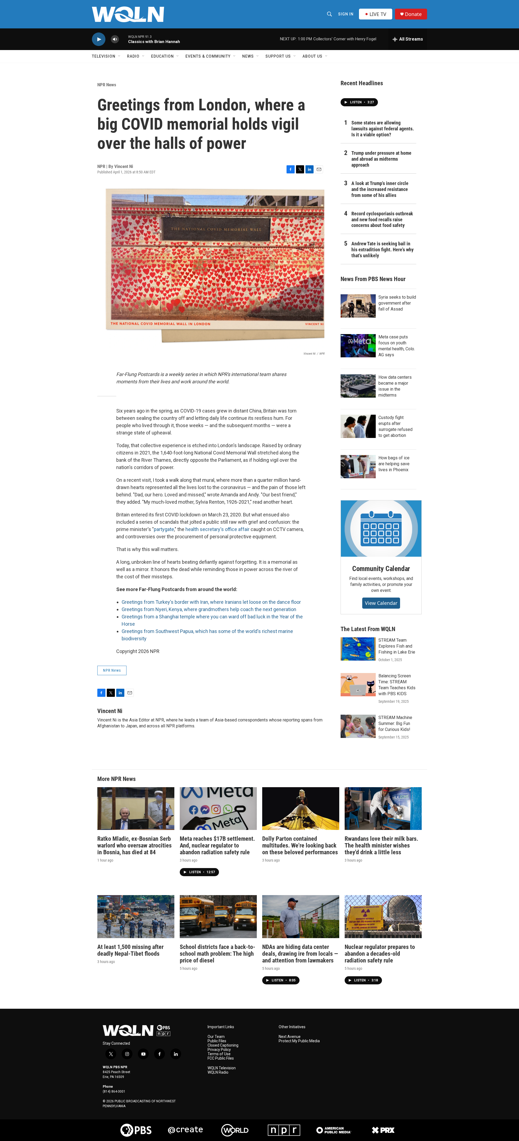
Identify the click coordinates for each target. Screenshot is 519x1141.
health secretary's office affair (217, 529)
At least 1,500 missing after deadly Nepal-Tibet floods (130, 950)
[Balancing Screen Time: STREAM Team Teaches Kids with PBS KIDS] (358, 684)
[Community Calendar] (381, 528)
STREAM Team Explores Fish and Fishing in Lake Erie (396, 646)
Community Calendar (381, 569)
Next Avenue (290, 1037)
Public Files (217, 1041)
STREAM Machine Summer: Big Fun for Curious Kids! (395, 723)
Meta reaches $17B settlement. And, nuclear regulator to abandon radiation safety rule (217, 845)
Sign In (346, 14)
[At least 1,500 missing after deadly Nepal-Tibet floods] (135, 916)
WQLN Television (222, 1068)
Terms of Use (219, 1054)
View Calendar (381, 603)
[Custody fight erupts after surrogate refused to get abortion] (358, 426)
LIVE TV (378, 14)
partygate (164, 529)
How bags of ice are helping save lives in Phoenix (394, 463)
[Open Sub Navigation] (119, 56)
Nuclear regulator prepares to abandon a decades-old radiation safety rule (380, 954)
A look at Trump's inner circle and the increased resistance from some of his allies (379, 189)
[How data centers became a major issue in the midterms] (358, 386)
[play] (98, 39)
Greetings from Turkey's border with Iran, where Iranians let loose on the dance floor (211, 602)
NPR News (106, 84)
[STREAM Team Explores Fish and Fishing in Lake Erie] (358, 649)
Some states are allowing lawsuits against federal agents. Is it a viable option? (382, 128)
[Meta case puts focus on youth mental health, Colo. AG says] (358, 345)
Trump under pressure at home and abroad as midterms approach (381, 159)
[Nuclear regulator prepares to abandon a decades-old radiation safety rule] (383, 916)
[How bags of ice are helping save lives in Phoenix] (358, 466)
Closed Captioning (223, 1045)
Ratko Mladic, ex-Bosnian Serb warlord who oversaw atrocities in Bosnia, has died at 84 (134, 845)
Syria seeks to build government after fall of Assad (397, 303)
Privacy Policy (219, 1050)
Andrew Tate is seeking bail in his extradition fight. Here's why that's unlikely (382, 249)
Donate (413, 14)
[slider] (123, 39)
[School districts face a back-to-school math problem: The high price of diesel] (218, 916)
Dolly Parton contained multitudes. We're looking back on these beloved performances (300, 845)
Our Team (216, 1037)
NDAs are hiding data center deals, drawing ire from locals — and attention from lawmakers (300, 954)
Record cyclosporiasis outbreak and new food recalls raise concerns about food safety (382, 219)
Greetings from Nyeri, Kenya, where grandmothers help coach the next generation (209, 609)
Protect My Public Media (299, 1041)
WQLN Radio (218, 1072)
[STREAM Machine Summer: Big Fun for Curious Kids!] (358, 726)
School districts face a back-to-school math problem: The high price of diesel (217, 954)
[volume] (114, 39)
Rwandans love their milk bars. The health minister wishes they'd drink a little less (381, 845)
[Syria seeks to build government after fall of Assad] (358, 306)
